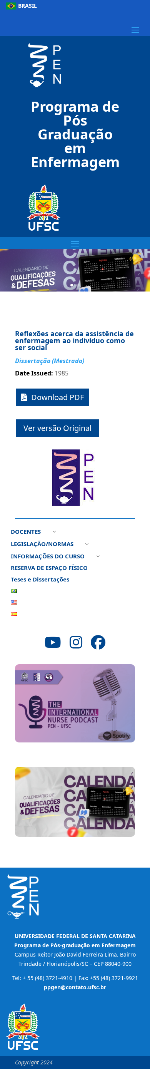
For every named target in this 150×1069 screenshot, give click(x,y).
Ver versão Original (57, 428)
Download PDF (57, 397)
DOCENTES (26, 532)
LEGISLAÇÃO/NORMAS (42, 544)
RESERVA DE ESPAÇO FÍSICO (49, 568)
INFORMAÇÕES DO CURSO (48, 556)
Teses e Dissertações (40, 579)
